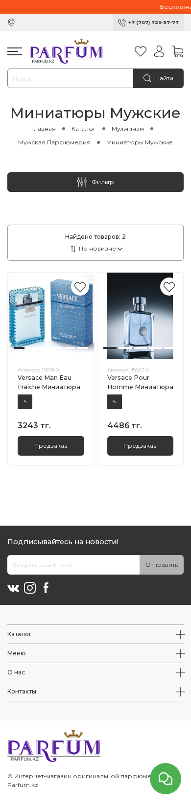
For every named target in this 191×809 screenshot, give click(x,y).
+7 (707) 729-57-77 (153, 22)
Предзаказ (51, 445)
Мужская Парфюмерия (54, 142)
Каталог (84, 128)
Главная (43, 128)
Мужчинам (128, 128)
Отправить (161, 564)
